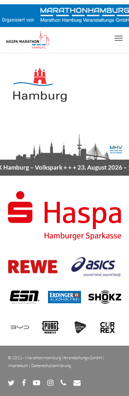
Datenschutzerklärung (51, 365)
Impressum (18, 365)
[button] (119, 37)
